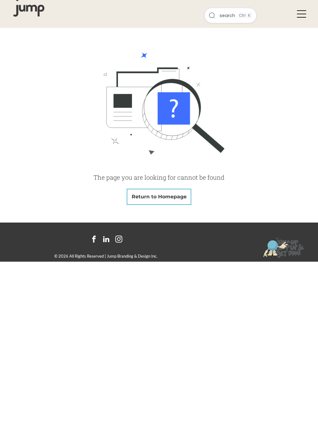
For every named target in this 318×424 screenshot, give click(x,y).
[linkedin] (106, 240)
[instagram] (118, 240)
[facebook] (94, 240)
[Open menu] (301, 14)
